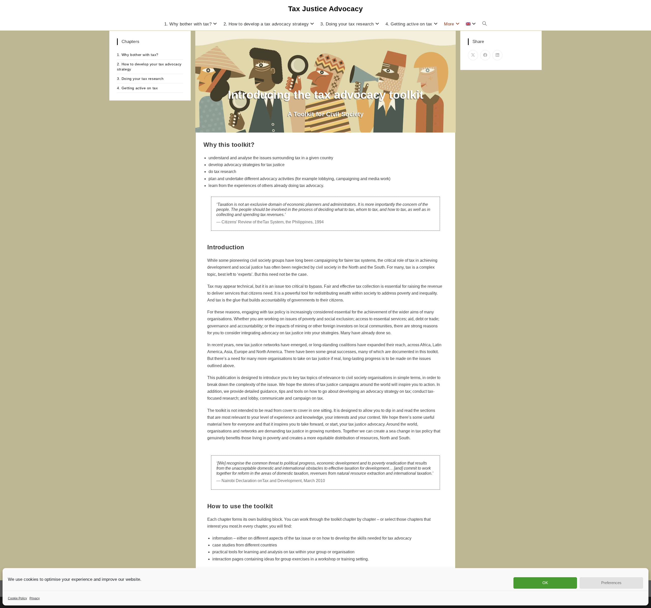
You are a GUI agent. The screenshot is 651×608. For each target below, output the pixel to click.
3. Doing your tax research (140, 79)
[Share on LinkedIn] (497, 55)
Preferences (611, 583)
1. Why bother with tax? (137, 55)
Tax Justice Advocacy (325, 9)
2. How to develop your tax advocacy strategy (149, 66)
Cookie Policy (17, 598)
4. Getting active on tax (137, 88)
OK (545, 583)
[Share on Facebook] (485, 55)
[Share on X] (473, 55)
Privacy (34, 598)
